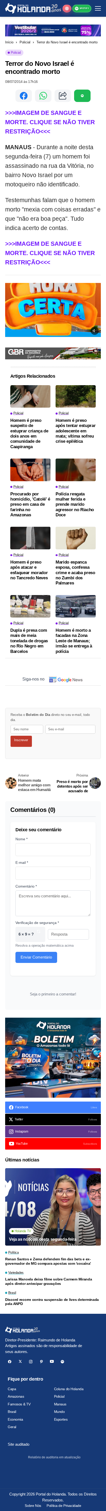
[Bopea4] (33, 8)
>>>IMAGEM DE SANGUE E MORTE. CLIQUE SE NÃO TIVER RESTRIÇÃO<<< (50, 122)
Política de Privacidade (64, 1506)
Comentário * (26, 886)
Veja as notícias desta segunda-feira (42, 1239)
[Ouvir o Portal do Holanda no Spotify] (82, 96)
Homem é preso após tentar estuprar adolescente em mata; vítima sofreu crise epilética (75, 431)
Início (9, 42)
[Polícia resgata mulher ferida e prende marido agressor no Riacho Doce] (76, 469)
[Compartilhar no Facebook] (23, 96)
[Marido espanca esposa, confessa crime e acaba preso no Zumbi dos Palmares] (76, 538)
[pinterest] (41, 1361)
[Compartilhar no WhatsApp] (43, 96)
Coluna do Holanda (69, 1389)
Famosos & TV (19, 1404)
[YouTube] (51, 1361)
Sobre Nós (33, 1506)
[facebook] (9, 1361)
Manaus (60, 1404)
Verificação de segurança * (37, 923)
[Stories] (67, 8)
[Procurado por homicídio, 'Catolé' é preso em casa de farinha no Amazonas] (30, 469)
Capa (12, 1389)
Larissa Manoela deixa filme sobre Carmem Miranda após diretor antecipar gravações (48, 1281)
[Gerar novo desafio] (38, 934)
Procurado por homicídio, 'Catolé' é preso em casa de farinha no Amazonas (30, 505)
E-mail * (21, 862)
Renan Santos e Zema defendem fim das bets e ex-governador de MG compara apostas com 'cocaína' (48, 1261)
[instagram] (30, 1361)
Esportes (61, 1419)
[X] (20, 1361)
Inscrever (21, 740)
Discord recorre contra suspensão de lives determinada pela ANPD (52, 1302)
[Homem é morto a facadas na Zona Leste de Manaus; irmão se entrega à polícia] (76, 606)
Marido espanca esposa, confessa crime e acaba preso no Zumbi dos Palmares (75, 573)
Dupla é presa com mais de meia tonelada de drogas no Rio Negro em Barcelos (29, 641)
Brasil (12, 1412)
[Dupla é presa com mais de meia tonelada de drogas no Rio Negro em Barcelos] (30, 606)
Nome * (21, 839)
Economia (15, 1419)
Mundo (59, 1412)
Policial (25, 42)
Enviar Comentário (36, 957)
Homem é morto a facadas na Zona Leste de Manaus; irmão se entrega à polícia (74, 641)
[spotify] (62, 1361)
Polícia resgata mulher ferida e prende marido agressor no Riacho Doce (75, 505)
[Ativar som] (95, 331)
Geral (12, 1427)
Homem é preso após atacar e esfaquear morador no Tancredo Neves (29, 570)
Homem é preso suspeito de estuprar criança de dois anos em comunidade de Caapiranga (29, 433)
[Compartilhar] (63, 96)
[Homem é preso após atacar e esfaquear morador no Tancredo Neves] (30, 538)
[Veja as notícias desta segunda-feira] (53, 1207)
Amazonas (16, 1396)
